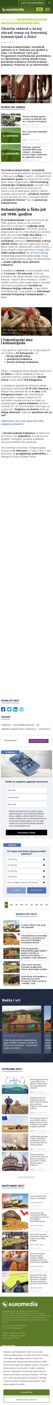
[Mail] (21, 709)
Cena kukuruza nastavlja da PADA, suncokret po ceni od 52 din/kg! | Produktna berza (39, 1217)
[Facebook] (3, 709)
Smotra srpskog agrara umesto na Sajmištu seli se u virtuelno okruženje (34, 119)
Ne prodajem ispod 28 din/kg (22, 882)
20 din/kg (12, 859)
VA (36, 905)
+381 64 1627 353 (17, 1333)
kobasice (6, 725)
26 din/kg (12, 876)
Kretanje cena (36, 1226)
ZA (46, 905)
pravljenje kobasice (23, 725)
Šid (37, 725)
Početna (5, 19)
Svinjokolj (44, 729)
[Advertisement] (26, 579)
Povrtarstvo (10, 1036)
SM (21, 905)
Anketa (12, 845)
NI (16, 905)
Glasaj (16, 890)
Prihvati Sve (26, 1392)
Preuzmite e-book (26, 832)
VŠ (31, 905)
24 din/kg (12, 871)
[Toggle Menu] (47, 9)
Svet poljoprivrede (32, 3)
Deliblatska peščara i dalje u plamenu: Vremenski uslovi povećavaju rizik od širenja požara (39, 1141)
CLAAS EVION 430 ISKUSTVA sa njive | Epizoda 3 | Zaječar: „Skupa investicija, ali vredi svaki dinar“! (39, 1279)
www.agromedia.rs (11, 1338)
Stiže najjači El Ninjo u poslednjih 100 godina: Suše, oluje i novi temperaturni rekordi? (39, 1084)
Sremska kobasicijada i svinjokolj (19, 729)
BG (6, 905)
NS (11, 905)
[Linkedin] (15, 709)
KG (41, 905)
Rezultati (37, 890)
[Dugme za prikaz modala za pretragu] (49, 2)
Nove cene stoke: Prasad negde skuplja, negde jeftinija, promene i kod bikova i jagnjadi (39, 1258)
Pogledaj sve (26, 1177)
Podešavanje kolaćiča (26, 1400)
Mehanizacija (36, 1203)
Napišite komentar (38, 741)
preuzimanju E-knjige (17, 821)
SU (26, 905)
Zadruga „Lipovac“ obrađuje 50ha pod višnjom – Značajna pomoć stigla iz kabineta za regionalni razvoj (34, 152)
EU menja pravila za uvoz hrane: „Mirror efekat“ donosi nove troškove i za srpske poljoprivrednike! (39, 1122)
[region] (26, 1375)
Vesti (12, 19)
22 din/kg (12, 865)
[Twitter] (9, 709)
